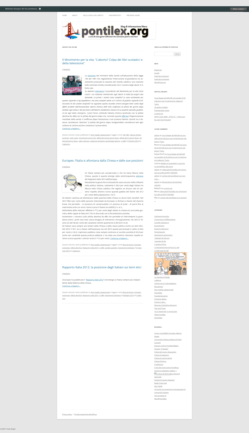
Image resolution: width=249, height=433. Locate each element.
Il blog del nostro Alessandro (165, 352)
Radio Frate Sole (160, 383)
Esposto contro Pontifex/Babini (166, 346)
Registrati (158, 70)
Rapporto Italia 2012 (94, 280)
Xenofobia (158, 318)
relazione (92, 75)
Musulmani (158, 286)
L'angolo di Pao (160, 244)
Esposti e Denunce (161, 229)
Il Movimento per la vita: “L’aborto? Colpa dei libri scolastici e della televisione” (102, 61)
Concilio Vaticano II (161, 222)
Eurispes (137, 244)
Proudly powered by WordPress (85, 414)
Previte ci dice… (160, 302)
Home (64, 15)
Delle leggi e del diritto (93, 15)
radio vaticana (83, 141)
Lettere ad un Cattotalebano (165, 283)
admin (156, 135)
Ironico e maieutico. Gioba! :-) (165, 371)
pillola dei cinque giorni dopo (108, 138)
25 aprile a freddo (161, 107)
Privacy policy (67, 414)
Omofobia (158, 293)
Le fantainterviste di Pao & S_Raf (166, 247)
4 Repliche (66, 273)
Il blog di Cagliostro (161, 355)
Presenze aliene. (133, 15)
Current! (157, 342)
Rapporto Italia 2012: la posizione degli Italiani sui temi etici (101, 267)
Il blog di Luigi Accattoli (163, 358)
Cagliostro (66, 144)
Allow (238, 9)
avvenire (65, 138)
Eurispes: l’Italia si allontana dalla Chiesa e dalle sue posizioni (102, 160)
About (74, 15)
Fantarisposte (115, 15)
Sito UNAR (158, 386)
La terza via (158, 113)
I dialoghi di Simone (161, 238)
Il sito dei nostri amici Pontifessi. (166, 367)
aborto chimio (135, 135)
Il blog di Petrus (160, 361)
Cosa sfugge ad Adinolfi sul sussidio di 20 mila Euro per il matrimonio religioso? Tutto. (169, 101)
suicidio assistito (111, 248)
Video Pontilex (159, 314)
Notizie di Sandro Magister (164, 380)
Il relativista (158, 364)
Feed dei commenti (161, 79)
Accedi (156, 73)
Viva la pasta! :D (160, 395)
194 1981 (126, 135)
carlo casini (74, 138)
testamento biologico (126, 248)
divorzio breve (128, 244)
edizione (139, 176)
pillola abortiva (76, 248)
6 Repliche (66, 167)
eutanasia (66, 248)
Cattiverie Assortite (161, 216)
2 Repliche (66, 69)
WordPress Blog (160, 399)
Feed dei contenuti (161, 76)
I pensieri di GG (160, 241)
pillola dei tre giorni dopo (129, 138)
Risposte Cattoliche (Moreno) (165, 305)
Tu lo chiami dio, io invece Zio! (165, 311)
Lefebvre (157, 280)
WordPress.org (160, 82)
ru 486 (123, 141)
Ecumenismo (159, 226)
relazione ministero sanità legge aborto (105, 141)
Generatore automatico (163, 235)
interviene (99, 91)
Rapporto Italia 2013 (90, 248)
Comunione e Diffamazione (164, 219)
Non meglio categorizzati (100, 135)
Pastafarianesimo (161, 296)
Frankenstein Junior (161, 110)
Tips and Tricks (160, 308)
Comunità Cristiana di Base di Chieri (168, 339)
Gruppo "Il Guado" (161, 349)
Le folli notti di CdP (161, 250)
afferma (125, 116)
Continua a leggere (71, 128)
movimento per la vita (87, 138)
